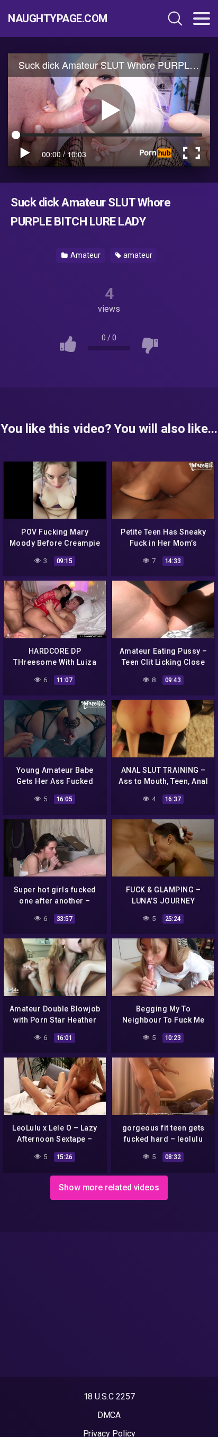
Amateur (84, 255)
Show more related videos (109, 1187)
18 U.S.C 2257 (109, 1396)
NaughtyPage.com (57, 18)
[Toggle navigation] (201, 18)
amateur (137, 255)
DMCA (109, 1415)
